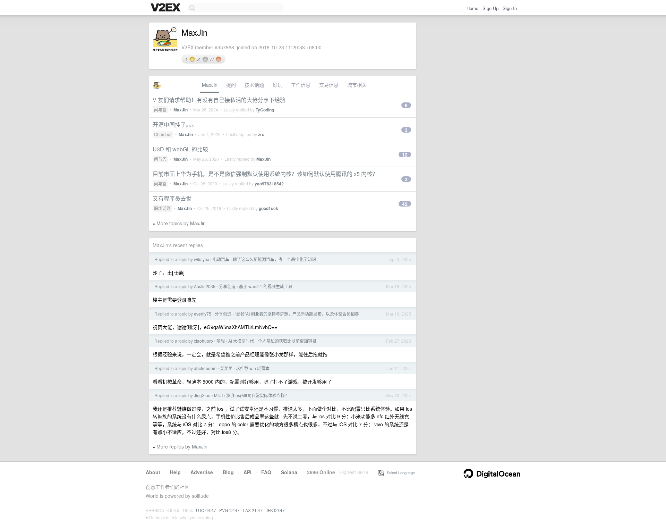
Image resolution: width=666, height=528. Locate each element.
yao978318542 (269, 184)
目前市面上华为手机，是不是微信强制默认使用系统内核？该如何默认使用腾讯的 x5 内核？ (265, 174)
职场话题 (162, 208)
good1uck (268, 208)
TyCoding (265, 110)
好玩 (277, 84)
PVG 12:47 (229, 510)
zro (261, 134)
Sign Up (490, 8)
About (153, 472)
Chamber (163, 134)
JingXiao (202, 395)
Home (472, 8)
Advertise (201, 472)
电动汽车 (221, 259)
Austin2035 (204, 286)
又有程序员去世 (172, 198)
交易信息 (329, 84)
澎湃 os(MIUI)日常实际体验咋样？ (257, 395)
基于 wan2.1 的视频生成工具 (265, 286)
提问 (231, 84)
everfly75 (202, 314)
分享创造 (227, 286)
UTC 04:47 (206, 510)
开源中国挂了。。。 (175, 124)
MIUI (218, 395)
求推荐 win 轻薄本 (253, 368)
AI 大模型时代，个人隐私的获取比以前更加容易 (272, 341)
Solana (289, 472)
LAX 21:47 (253, 510)
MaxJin (209, 84)
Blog (228, 472)
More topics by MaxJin (181, 223)
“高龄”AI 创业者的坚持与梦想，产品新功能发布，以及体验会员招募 (297, 314)
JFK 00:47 (275, 510)
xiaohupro (203, 341)
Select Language (399, 472)
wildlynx (201, 259)
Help (175, 472)
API (247, 472)
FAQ (266, 472)
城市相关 (357, 84)
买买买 (226, 368)
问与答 (160, 109)
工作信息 (300, 84)
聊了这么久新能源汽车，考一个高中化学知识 (274, 259)
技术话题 (254, 84)
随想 (220, 341)
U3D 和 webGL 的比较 (180, 149)
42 (405, 204)
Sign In (510, 8)
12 (405, 154)
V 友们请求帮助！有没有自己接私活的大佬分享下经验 (219, 100)
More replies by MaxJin (181, 446)
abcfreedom (205, 368)
